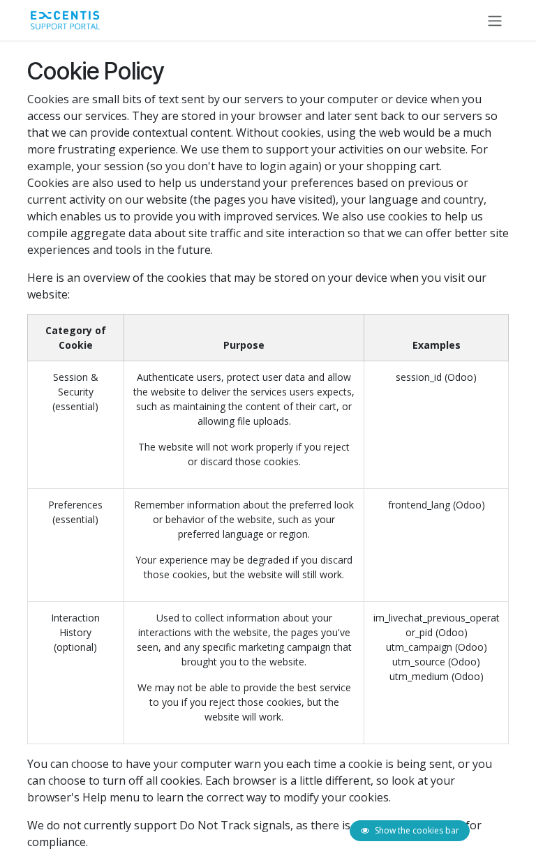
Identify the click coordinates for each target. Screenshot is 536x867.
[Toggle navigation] (495, 20)
